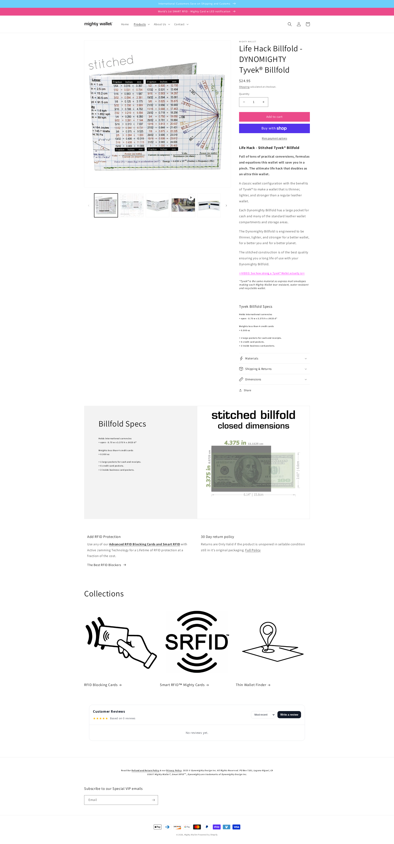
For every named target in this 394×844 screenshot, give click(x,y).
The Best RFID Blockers (104, 565)
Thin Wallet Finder (251, 684)
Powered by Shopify (208, 834)
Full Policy (253, 550)
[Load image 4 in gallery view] (209, 205)
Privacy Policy (173, 770)
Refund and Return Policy (145, 770)
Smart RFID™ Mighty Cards (182, 684)
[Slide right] (226, 205)
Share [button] (247, 390)
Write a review (289, 714)
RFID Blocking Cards (100, 684)
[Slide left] (88, 205)
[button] (141, 24)
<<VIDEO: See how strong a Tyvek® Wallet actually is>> (272, 273)
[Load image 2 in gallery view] (131, 205)
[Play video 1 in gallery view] (183, 205)
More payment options (274, 138)
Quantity (244, 94)
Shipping (244, 86)
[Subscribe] (153, 800)
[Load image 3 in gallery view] (157, 205)
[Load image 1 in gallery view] (106, 205)
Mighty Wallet (191, 834)
